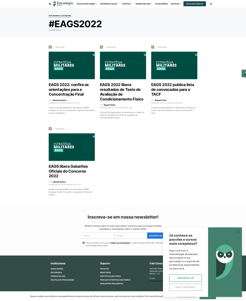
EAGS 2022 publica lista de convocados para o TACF (172, 89)
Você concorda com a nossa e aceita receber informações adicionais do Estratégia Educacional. (125, 244)
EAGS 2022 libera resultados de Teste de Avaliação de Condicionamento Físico (121, 91)
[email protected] (157, 281)
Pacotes (104, 269)
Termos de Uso (58, 276)
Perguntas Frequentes (111, 283)
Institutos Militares (110, 276)
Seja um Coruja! (194, 4)
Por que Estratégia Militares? (115, 280)
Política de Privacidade (120, 243)
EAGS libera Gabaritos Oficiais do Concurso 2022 (68, 171)
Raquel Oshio (109, 105)
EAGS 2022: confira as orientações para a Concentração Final (69, 89)
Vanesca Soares (59, 100)
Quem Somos (57, 269)
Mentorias (105, 272)
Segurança (56, 272)
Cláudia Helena (59, 182)
